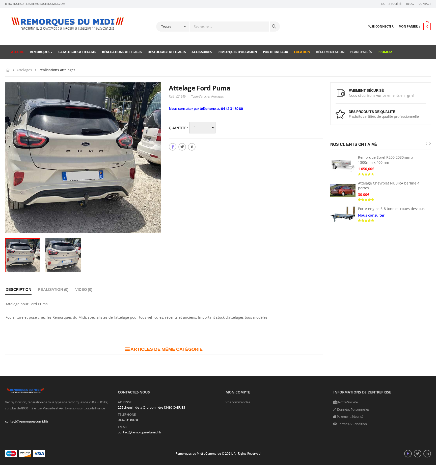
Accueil (17, 52)
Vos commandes (238, 402)
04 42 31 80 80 (128, 419)
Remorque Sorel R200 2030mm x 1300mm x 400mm (385, 160)
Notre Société (391, 3)
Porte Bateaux (275, 52)
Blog (410, 3)
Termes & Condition (352, 424)
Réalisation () (53, 289)
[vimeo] (192, 147)
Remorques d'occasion (237, 52)
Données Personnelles (352, 409)
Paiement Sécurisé (349, 416)
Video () (83, 289)
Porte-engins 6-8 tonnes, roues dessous (391, 208)
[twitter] (182, 147)
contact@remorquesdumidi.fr (26, 421)
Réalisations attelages (122, 52)
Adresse (124, 402)
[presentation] (426, 143)
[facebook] (172, 147)
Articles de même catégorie (166, 349)
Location (302, 52)
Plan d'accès (361, 52)
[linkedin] (427, 453)
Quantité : (179, 127)
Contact (425, 3)
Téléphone (127, 415)
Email (122, 427)
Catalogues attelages (77, 52)
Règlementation (330, 52)
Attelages (24, 69)
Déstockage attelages (167, 52)
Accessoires (201, 52)
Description (18, 289)
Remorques (39, 52)
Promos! (384, 52)
